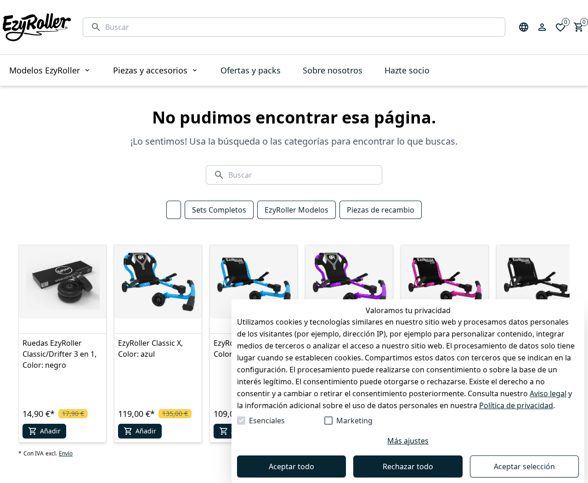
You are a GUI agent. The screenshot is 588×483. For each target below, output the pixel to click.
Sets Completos (219, 210)
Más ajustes (408, 441)
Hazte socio (407, 70)
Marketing (354, 421)
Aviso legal (548, 393)
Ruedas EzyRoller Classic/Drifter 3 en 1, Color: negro (59, 354)
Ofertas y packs (250, 70)
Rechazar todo (408, 466)
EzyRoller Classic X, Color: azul (150, 348)
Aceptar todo (291, 466)
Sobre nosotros (332, 70)
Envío (66, 453)
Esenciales (267, 421)
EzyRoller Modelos (296, 210)
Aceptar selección (524, 466)
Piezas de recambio (380, 210)
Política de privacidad (516, 405)
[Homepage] (37, 27)
